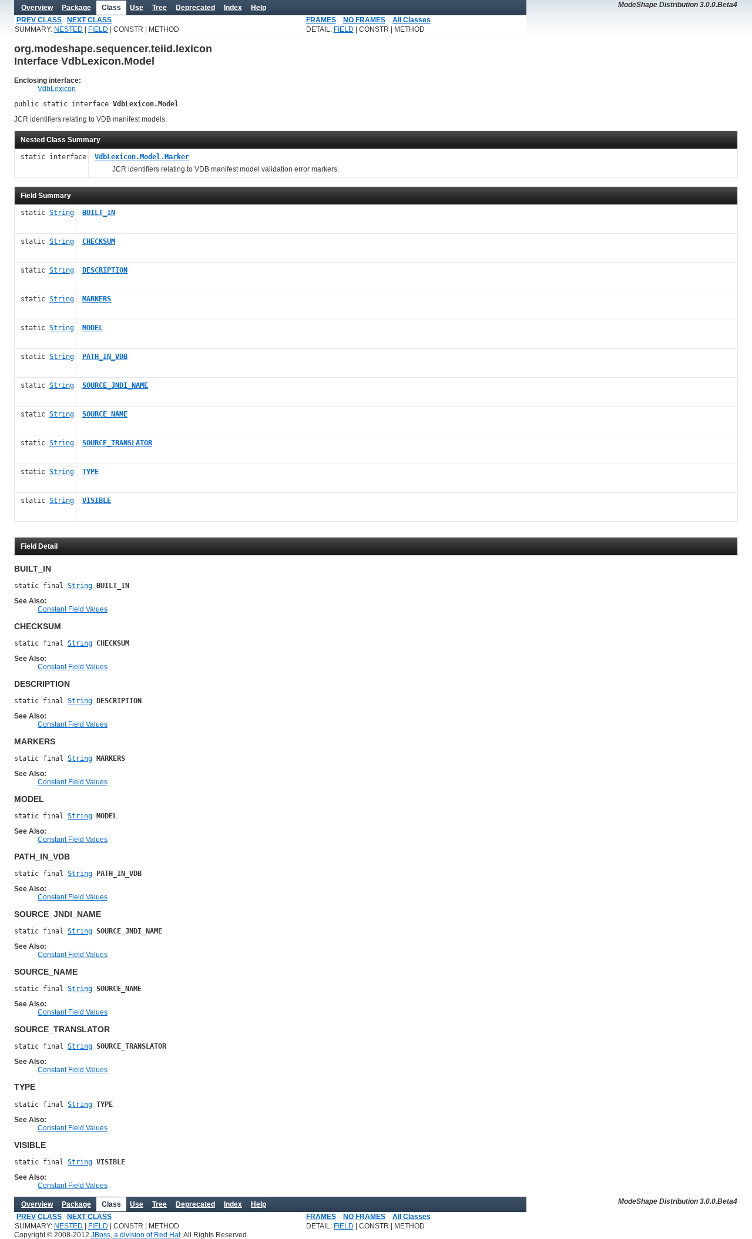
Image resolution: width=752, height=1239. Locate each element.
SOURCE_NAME (104, 414)
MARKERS (96, 299)
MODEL (92, 328)
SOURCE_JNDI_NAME (115, 385)
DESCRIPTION (104, 270)
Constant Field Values (73, 609)
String (61, 213)
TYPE (90, 472)
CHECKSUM (98, 241)
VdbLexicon (57, 89)
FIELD (98, 29)
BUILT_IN (98, 213)
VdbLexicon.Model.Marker (142, 157)
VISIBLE (96, 500)
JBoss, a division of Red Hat (135, 1235)
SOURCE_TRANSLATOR (117, 443)
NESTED (68, 29)
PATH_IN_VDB (104, 356)
